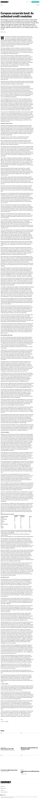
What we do (3, 786)
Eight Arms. (11, 797)
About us (2, 790)
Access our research (35, 1)
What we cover (3, 788)
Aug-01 (2, 721)
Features (6, 721)
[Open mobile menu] (27, 1)
